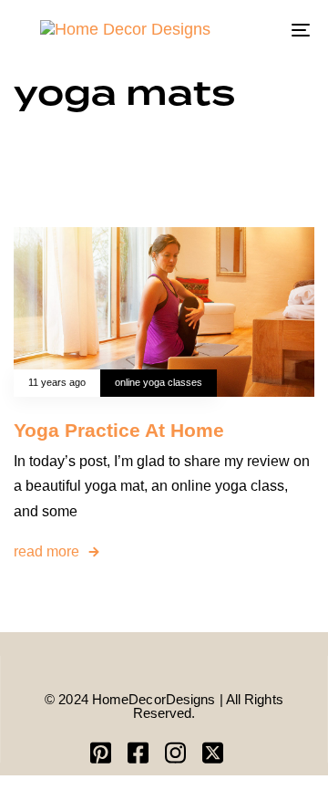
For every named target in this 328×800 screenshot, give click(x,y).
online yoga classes (158, 382)
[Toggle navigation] (261, 29)
